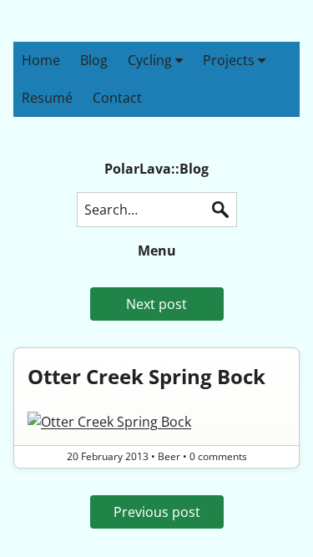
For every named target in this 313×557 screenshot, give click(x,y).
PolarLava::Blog (156, 169)
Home (41, 60)
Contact (117, 98)
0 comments (218, 456)
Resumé (47, 98)
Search (220, 209)
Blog (94, 60)
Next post (156, 304)
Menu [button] (157, 250)
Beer (169, 456)
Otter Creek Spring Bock (146, 376)
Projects (230, 60)
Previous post (157, 512)
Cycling (151, 60)
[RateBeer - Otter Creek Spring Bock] (156, 422)
